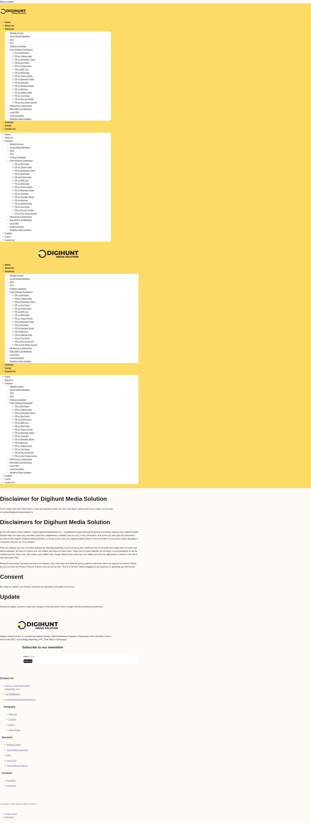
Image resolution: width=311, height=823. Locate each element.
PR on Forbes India (23, 66)
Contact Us (10, 129)
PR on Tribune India (23, 56)
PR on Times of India (24, 76)
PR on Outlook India (23, 92)
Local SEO (14, 112)
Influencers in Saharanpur (21, 106)
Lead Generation (17, 116)
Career (8, 125)
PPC (12, 43)
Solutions (9, 29)
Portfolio (9, 122)
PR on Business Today (24, 79)
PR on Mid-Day (21, 89)
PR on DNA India (22, 73)
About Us (9, 25)
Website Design (16, 33)
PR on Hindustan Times (25, 59)
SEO (12, 40)
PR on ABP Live (22, 69)
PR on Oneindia (21, 83)
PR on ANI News (22, 53)
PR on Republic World (24, 86)
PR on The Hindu (22, 96)
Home (7, 22)
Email (26, 656)
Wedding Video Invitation (20, 119)
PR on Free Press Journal (26, 102)
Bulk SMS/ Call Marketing (21, 109)
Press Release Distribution (21, 50)
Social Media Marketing (20, 36)
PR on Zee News (22, 63)
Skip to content (7, 1)
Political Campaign (18, 46)
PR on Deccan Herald (24, 99)
